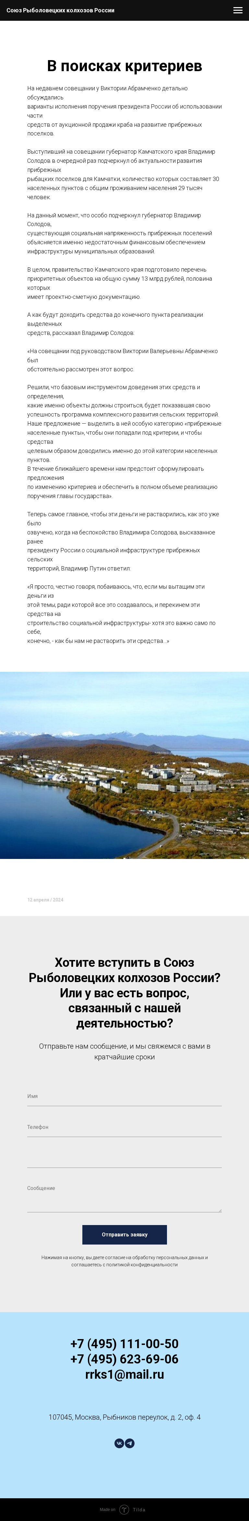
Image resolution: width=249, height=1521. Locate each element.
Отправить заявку (125, 1235)
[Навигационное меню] (238, 10)
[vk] (119, 1443)
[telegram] (130, 1443)
